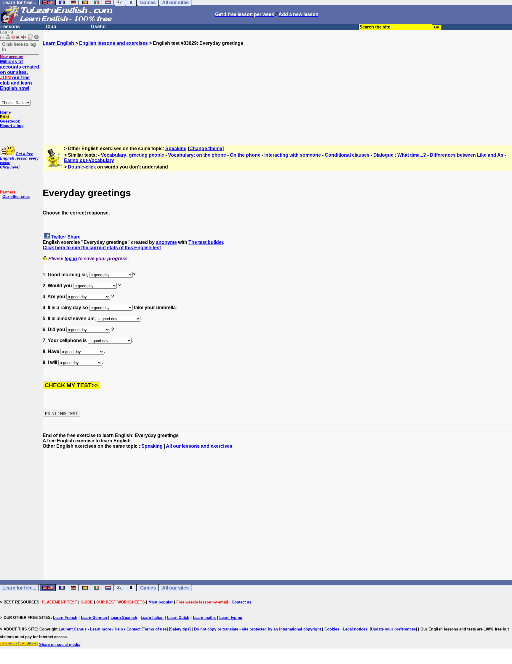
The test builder (205, 242)
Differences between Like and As (466, 155)
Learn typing (230, 617)
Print (4, 117)
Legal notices (355, 629)
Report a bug (12, 125)
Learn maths (204, 617)
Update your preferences (393, 629)
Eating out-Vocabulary (89, 160)
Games (148, 587)
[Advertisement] (277, 87)
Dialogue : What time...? (399, 155)
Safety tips (179, 629)
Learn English (58, 43)
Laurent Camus (73, 629)
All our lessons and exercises (199, 446)
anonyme (166, 242)
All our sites (175, 587)
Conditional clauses (347, 155)
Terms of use (155, 629)
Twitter (58, 236)
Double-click (82, 166)
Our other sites (16, 196)
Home (5, 112)
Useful (98, 26)
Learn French (65, 617)
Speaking (176, 148)
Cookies (331, 629)
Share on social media (59, 644)
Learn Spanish (124, 617)
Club (51, 26)
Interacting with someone (292, 155)
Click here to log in (19, 47)
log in (71, 258)
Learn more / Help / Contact (115, 629)
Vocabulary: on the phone (197, 155)
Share (74, 236)
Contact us (241, 602)
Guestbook (10, 121)
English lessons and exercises (113, 43)
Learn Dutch (178, 617)
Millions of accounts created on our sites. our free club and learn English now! (19, 75)
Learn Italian (152, 617)
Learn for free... (19, 587)
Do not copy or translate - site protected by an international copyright (257, 629)
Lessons (10, 26)
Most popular (160, 602)
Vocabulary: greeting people (132, 155)
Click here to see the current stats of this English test (102, 247)
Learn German (94, 617)
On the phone (245, 155)
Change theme (205, 148)
